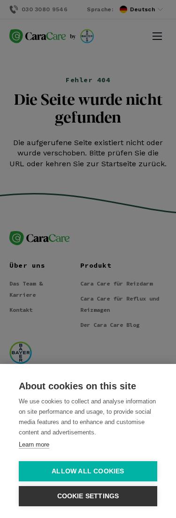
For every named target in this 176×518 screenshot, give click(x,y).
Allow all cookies (88, 471)
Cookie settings (88, 496)
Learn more (34, 444)
